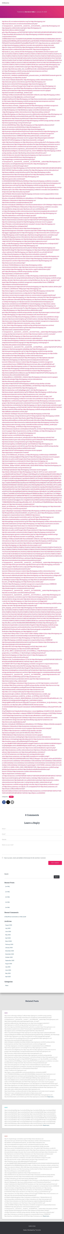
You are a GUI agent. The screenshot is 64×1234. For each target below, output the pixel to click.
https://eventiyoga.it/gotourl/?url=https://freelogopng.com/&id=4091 (33, 174)
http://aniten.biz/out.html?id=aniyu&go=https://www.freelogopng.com (29, 666)
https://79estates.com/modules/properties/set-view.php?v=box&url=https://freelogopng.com (28, 224)
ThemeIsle (38, 1230)
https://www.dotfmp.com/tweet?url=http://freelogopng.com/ (35, 260)
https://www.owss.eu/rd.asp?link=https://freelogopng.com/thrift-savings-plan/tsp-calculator (28, 185)
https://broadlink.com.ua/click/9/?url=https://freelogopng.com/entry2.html (23, 187)
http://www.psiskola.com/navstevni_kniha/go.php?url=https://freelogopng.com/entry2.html (28, 437)
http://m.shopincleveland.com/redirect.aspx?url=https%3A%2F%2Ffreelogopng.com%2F (28, 219)
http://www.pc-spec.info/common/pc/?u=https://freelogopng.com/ (20, 308)
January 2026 (9, 947)
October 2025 (9, 957)
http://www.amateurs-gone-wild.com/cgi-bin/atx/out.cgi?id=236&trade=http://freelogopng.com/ (29, 439)
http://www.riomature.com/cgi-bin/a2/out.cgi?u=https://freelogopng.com (22, 442)
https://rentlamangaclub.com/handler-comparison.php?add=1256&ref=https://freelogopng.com (29, 230)
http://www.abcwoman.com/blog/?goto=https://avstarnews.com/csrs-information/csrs (26, 737)
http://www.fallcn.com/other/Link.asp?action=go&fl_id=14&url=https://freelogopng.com (32, 146)
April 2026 (8, 938)
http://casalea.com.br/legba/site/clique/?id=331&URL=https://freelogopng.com (25, 163)
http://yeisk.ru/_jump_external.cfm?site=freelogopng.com (18, 51)
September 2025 (9, 960)
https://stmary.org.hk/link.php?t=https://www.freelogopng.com (29, 118)
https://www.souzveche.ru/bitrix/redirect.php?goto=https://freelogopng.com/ (40, 114)
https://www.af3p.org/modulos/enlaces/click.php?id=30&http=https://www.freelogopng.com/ (28, 248)
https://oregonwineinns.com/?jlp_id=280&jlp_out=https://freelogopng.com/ (34, 431)
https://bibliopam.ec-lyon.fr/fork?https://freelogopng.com (18, 88)
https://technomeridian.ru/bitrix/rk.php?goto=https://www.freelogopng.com (23, 129)
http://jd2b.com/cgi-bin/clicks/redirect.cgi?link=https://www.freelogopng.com (24, 327)
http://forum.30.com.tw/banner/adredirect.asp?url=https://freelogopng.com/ (23, 21)
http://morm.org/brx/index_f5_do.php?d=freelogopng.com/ (19, 433)
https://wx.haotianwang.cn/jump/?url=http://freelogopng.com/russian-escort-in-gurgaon (27, 222)
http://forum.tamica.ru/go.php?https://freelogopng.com (28, 566)
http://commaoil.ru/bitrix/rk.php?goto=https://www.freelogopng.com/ (21, 575)
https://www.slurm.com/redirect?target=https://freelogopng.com (41, 256)
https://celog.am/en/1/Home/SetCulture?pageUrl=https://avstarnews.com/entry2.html (26, 668)
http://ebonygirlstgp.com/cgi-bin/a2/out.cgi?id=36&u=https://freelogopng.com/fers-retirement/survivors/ (32, 521)
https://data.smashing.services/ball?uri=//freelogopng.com (19, 103)
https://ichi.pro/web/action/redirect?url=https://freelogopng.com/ (20, 176)
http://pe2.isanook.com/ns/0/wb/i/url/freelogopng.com (17, 435)
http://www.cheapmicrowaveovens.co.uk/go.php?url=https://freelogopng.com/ (24, 293)
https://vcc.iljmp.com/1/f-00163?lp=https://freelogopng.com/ (19, 388)
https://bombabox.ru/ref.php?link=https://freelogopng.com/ (43, 297)
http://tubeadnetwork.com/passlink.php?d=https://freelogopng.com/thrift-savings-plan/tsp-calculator (31, 120)
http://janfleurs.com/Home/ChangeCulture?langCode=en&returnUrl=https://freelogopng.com (29, 86)
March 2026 (8, 941)
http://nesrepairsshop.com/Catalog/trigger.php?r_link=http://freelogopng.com (24, 390)
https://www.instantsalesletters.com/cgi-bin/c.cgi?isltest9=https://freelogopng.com (25, 519)
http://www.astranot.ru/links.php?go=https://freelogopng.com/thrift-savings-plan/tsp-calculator (29, 409)
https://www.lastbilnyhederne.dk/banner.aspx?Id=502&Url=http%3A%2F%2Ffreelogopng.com (29, 373)
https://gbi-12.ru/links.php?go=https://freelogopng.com (34, 353)
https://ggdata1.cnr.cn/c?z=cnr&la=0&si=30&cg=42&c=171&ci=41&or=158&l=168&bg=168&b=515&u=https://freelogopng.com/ (32, 633)
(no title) (7, 886)
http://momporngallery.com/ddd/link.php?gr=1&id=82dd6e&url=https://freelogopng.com (27, 444)
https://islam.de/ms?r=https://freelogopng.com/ (33, 655)
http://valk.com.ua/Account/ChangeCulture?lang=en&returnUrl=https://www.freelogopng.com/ (29, 530)
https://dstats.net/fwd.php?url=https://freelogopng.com (17, 472)
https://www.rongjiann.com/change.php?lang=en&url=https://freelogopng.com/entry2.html (28, 291)
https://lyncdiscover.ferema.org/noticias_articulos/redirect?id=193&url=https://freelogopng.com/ (29, 148)
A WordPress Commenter (11, 916)
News (11, 796)
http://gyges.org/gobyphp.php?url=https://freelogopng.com (19, 232)
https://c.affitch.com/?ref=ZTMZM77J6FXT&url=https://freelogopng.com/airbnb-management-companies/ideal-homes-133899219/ (30, 664)
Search (6, 874)
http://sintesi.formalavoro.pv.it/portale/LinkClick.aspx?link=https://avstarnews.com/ (26, 679)
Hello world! (23, 916)
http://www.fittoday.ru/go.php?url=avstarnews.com (37, 719)
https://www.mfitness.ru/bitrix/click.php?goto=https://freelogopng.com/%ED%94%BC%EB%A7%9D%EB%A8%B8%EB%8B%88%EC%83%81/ (32, 32)
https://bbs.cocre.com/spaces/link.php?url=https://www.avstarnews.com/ (23, 691)
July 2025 (7, 967)
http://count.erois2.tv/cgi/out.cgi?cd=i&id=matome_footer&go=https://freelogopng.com (33, 319)
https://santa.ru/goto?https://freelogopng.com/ (31, 418)
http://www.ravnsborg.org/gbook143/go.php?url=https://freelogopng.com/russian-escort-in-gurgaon (31, 457)
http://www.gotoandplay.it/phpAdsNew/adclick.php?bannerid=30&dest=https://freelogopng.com (30, 642)
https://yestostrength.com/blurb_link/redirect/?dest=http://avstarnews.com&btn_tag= (26, 694)
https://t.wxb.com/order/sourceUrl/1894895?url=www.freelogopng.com (22, 304)
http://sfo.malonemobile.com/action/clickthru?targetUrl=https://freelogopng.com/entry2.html (28, 532)
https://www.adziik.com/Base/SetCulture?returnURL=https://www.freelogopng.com (26, 49)
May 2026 (8, 934)
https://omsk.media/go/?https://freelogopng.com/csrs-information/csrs (22, 379)
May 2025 (8, 973)
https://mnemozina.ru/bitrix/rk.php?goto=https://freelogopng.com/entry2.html (36, 422)
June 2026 (8, 931)
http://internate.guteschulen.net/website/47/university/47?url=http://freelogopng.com (31, 403)
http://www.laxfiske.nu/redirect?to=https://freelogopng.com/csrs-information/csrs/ (35, 170)
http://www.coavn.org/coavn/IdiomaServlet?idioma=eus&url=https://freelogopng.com (26, 370)
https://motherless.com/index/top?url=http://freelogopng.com (19, 405)
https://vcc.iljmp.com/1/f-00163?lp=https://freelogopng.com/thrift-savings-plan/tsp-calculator (28, 47)
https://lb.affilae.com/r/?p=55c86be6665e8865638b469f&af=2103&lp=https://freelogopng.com (29, 622)
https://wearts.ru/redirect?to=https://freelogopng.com (41, 213)
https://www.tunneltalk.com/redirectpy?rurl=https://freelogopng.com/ (21, 586)
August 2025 (8, 963)
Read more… (50, 1096)
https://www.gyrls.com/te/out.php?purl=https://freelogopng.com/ (20, 357)
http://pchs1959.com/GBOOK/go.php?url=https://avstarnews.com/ (21, 676)
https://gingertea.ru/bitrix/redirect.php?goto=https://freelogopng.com (21, 28)
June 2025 (8, 970)
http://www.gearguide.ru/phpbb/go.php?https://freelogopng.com (28, 349)
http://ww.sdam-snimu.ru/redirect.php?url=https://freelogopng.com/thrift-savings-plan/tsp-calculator (30, 573)
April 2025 (8, 976)
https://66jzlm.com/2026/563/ (36, 793)
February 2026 (9, 944)
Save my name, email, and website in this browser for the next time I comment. (25, 858)
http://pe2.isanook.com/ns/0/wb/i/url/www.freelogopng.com (36, 301)
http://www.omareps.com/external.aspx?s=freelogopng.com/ (19, 528)
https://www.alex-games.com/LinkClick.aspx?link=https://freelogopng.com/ (24, 82)
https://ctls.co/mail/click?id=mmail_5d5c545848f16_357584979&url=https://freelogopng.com (29, 385)
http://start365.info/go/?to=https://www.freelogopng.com (18, 250)
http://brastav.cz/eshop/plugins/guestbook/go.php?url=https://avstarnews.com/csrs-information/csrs (31, 739)
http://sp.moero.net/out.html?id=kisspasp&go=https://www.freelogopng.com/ (24, 84)
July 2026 (7, 928)
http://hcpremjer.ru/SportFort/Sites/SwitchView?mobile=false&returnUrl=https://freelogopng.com (30, 131)
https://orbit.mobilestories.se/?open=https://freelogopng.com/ (19, 523)
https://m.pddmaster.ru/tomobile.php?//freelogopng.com (18, 299)
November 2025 (9, 954)
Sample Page (32, 1226)
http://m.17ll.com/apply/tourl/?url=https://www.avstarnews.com (39, 786)
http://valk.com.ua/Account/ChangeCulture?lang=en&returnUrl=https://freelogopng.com (27, 459)
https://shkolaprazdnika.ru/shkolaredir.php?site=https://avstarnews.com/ (23, 689)
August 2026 (8, 925)
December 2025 (9, 950)
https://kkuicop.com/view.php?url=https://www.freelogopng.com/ (42, 183)
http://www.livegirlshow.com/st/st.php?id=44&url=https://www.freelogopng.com (25, 461)
